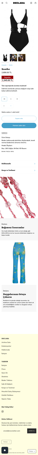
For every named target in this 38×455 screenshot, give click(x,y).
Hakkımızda (6, 164)
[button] (32, 451)
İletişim (4, 353)
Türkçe (5, 442)
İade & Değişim (7, 384)
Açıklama (4, 133)
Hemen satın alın (19, 125)
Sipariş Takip (6, 399)
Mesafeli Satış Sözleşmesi (11, 391)
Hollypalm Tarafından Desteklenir (13, 453)
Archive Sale (6, 342)
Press (4, 369)
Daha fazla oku (8, 151)
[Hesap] (31, 3)
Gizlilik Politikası (7, 395)
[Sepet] (35, 3)
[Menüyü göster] (3, 2)
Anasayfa (4, 65)
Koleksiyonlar (6, 346)
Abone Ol (32, 431)
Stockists (5, 377)
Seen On (5, 373)
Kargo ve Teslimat (8, 170)
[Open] (4, 450)
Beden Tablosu (7, 380)
